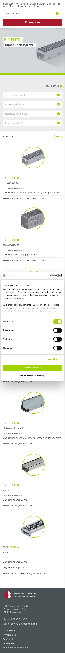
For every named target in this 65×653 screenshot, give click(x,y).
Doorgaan (32, 22)
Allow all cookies (32, 367)
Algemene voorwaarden (15, 647)
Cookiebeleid (9, 643)
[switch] (57, 330)
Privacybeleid (9, 635)
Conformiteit (9, 639)
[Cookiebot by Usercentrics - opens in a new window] (48, 275)
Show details (50, 359)
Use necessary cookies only (33, 375)
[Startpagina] (32, 595)
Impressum (9, 630)
